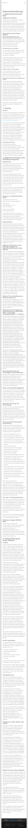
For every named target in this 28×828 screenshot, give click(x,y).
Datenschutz (12, 820)
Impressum (19, 820)
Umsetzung (20, 825)
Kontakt (6, 820)
